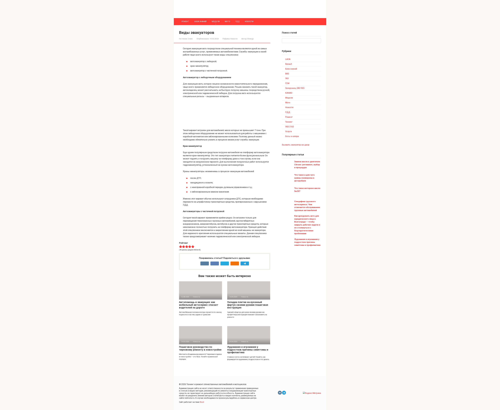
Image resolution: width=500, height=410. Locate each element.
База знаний (200, 21)
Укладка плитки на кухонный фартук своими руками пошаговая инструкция (247, 305)
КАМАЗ (288, 93)
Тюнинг (288, 122)
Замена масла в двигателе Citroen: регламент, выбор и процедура (307, 164)
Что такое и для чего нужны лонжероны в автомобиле (304, 178)
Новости (249, 21)
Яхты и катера (292, 136)
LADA (287, 59)
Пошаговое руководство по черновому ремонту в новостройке (200, 348)
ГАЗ (287, 78)
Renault (288, 64)
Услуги (288, 131)
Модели (216, 21)
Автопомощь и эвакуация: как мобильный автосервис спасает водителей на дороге (198, 305)
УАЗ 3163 (289, 126)
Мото (227, 21)
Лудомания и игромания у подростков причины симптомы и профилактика (247, 349)
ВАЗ (287, 73)
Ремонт (185, 21)
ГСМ (287, 83)
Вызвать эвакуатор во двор (295, 145)
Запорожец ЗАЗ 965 (294, 88)
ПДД (237, 21)
